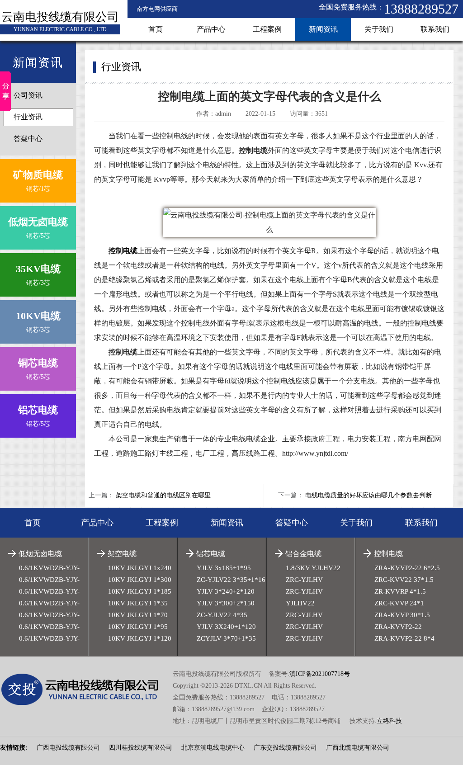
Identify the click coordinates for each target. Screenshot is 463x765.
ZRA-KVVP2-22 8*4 (404, 638)
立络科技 (389, 721)
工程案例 (267, 29)
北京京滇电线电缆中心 (213, 747)
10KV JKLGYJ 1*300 (139, 579)
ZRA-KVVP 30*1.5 (402, 615)
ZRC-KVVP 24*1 (399, 603)
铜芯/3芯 (38, 274)
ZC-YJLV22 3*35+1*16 (231, 579)
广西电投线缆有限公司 (68, 747)
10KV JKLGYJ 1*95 (138, 626)
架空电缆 (122, 553)
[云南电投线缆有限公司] (86, 689)
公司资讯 (28, 95)
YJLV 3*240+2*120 (226, 591)
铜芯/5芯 (38, 227)
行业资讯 (28, 117)
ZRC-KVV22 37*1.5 (404, 579)
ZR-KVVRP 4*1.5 (400, 591)
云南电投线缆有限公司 (60, 17)
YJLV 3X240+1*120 (226, 626)
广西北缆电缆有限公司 (357, 747)
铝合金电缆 (303, 553)
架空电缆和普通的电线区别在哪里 (163, 495)
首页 (155, 29)
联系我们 (434, 29)
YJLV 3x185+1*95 (224, 567)
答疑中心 (28, 138)
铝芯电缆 (210, 553)
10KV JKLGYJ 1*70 (138, 615)
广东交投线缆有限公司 (285, 747)
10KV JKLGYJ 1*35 (138, 603)
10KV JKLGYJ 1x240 (139, 567)
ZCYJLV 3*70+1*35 (226, 638)
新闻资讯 (323, 29)
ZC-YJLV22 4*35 (222, 615)
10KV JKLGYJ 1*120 (139, 638)
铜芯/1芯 (38, 180)
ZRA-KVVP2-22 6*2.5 (407, 567)
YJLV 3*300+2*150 (226, 603)
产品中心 (211, 29)
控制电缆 (388, 553)
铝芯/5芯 (38, 415)
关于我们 (378, 29)
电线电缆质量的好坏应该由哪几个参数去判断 (368, 495)
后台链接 (12, 730)
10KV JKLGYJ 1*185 (139, 591)
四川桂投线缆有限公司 (140, 747)
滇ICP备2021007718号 (319, 674)
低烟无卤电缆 (40, 553)
